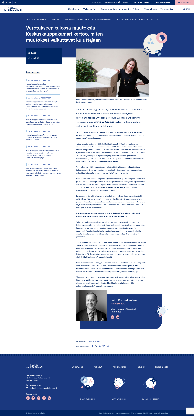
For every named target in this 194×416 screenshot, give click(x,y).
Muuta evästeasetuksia (160, 413)
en (10, 2)
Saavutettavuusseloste (106, 413)
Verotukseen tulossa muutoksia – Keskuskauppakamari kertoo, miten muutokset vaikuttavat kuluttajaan (111, 20)
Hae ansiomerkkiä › (151, 399)
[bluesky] (104, 346)
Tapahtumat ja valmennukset (115, 9)
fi (6, 2)
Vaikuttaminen (90, 9)
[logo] (13, 9)
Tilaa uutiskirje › (88, 399)
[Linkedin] (117, 317)
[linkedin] (100, 346)
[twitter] (96, 346)
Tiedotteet (55, 20)
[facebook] (92, 346)
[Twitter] (112, 317)
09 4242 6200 (35, 385)
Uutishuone (73, 9)
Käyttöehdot (147, 413)
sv (15, 2)
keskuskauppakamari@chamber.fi (43, 388)
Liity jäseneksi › (120, 399)
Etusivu (29, 20)
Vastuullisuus (150, 9)
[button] (81, 9)
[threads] (108, 346)
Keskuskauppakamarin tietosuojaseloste (128, 413)
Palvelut (136, 9)
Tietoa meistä (166, 9)
